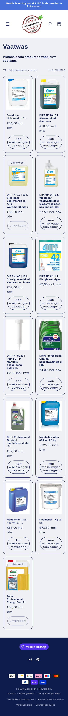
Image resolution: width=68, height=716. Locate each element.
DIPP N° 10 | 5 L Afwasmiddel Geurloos (49, 118)
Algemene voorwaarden (51, 699)
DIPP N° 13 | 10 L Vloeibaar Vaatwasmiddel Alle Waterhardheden (17, 200)
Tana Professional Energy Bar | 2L (16, 599)
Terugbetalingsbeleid (49, 694)
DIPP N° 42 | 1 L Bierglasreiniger (49, 278)
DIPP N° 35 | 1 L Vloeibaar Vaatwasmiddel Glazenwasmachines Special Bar (50, 200)
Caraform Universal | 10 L (16, 117)
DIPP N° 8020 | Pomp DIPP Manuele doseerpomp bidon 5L (16, 361)
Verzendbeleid (24, 705)
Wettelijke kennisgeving (21, 699)
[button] (7, 24)
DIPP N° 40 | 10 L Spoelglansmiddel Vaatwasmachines (18, 279)
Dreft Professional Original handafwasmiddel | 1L (50, 360)
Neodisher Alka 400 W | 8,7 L (16, 521)
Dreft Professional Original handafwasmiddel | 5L (18, 441)
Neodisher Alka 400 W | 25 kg (49, 438)
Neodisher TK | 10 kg (50, 521)
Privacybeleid (26, 694)
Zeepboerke (31, 689)
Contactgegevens (45, 705)
